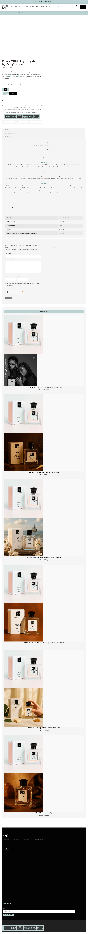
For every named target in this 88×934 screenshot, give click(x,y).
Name (7, 276)
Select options (45, 818)
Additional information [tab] (10, 133)
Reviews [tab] (7, 137)
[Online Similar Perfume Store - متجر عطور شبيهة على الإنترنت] (5, 7)
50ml (67, 218)
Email (19, 276)
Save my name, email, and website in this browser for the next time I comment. (23, 284)
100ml (70, 218)
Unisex (10, 100)
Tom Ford (61, 233)
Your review (8, 259)
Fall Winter (61, 229)
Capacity (4, 82)
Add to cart (14, 93)
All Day (61, 225)
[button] (83, 7)
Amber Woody (62, 221)
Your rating (8, 253)
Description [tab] (7, 129)
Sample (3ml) (62, 218)
